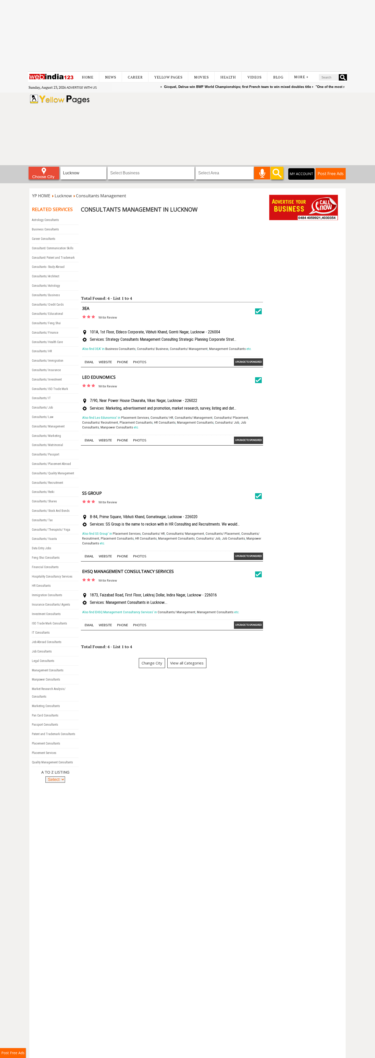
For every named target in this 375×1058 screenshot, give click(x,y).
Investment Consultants (46, 614)
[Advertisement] (187, 35)
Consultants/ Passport (45, 454)
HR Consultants (41, 585)
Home (87, 77)
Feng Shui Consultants (46, 557)
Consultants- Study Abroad (48, 267)
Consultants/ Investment (47, 379)
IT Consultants (41, 632)
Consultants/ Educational (47, 314)
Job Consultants (42, 651)
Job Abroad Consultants (46, 642)
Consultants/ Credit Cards (48, 304)
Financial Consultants (45, 567)
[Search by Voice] (262, 173)
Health (228, 77)
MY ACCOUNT (301, 173)
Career (135, 77)
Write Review (107, 317)
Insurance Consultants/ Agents (51, 604)
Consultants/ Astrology (46, 286)
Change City (152, 662)
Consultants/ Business (46, 295)
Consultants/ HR (42, 351)
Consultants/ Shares (44, 501)
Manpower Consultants (46, 679)
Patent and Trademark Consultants (53, 734)
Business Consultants (45, 229)
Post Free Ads (331, 173)
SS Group (92, 493)
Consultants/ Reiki (43, 492)
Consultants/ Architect (45, 276)
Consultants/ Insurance (46, 370)
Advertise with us (82, 87)
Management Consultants (48, 670)
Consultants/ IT (41, 398)
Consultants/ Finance (45, 332)
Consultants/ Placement (231, 418)
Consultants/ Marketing (46, 436)
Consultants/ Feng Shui (46, 323)
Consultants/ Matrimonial (47, 445)
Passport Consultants (45, 724)
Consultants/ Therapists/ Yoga (51, 529)
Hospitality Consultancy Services (52, 576)
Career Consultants (43, 239)
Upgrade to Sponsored (248, 361)
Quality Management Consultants (52, 762)
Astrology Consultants (45, 220)
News (110, 77)
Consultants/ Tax (42, 520)
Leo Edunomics (99, 377)
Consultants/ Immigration (47, 360)
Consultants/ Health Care (47, 342)
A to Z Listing (55, 772)
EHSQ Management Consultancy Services (128, 571)
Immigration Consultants (47, 595)
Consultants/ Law (42, 417)
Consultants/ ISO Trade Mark (50, 389)
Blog (278, 77)
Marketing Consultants (46, 706)
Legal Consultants (43, 661)
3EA (85, 308)
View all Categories (187, 662)
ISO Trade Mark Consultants (49, 623)
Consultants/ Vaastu (44, 539)
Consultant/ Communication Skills (52, 248)
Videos (254, 77)
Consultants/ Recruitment (47, 483)
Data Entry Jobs (41, 548)
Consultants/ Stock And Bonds (51, 511)
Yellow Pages (168, 77)
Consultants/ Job (42, 407)
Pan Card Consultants (45, 715)
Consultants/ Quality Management (53, 473)
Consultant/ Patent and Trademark (53, 257)
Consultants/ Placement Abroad (51, 464)
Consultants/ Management (48, 426)
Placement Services (44, 753)
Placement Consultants (46, 743)
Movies (201, 77)
